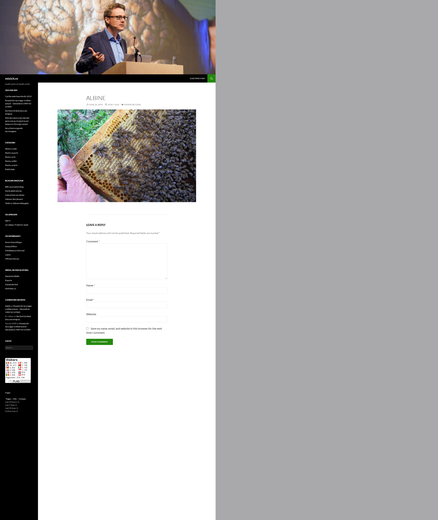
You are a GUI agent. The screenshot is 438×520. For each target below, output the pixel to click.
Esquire (8, 280)
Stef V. (8, 220)
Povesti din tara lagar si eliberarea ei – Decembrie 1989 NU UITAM (18, 103)
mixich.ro (11, 78)
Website (91, 314)
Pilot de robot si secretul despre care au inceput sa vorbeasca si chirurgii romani (17, 121)
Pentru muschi (11, 153)
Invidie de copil (132, 104)
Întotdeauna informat (14, 250)
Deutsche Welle (12, 276)
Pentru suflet (11, 161)
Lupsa (7, 254)
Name (90, 285)
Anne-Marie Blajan (13, 242)
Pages (8, 399)
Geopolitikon (11, 246)
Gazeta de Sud (11, 284)
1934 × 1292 (113, 104)
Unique (22, 399)
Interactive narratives (14, 195)
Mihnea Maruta (12, 258)
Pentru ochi (10, 157)
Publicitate (10, 169)
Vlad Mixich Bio (197, 78)
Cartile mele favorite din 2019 (18, 96)
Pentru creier (11, 148)
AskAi (7, 306)
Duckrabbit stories (13, 191)
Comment (93, 241)
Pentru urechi (11, 165)
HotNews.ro (10, 288)
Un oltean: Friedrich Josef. (16, 225)
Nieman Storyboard (14, 199)
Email (90, 299)
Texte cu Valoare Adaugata (17, 203)
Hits (15, 399)
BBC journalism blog (14, 186)
